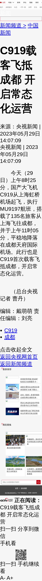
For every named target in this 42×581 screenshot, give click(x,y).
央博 (29, 7)
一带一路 (23, 7)
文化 (35, 7)
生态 (15, 7)
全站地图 (24, 488)
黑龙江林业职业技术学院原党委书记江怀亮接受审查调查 (29, 404)
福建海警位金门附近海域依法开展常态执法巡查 (29, 412)
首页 (3, 2)
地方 (1, 7)
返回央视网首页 (19, 357)
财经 (37, 2)
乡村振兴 (9, 7)
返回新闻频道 (16, 364)
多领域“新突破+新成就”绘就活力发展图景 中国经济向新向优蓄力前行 (29, 380)
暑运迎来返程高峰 (14, 448)
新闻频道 (11, 25)
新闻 (18, 2)
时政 (10, 2)
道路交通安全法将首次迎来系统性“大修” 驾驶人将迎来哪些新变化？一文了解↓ (29, 388)
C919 (10, 330)
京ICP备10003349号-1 (11, 492)
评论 (24, 2)
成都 (9, 337)
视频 (30, 2)
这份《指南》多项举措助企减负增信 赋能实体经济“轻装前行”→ (29, 396)
